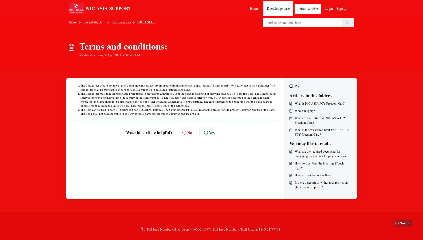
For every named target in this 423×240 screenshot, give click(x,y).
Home (254, 8)
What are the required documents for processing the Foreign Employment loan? (321, 153)
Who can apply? (305, 111)
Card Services (121, 22)
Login (329, 8)
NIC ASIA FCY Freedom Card (159, 22)
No (189, 132)
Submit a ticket (307, 8)
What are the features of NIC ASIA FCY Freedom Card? (320, 120)
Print (298, 86)
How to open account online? (313, 175)
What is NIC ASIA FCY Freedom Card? (320, 103)
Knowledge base (278, 8)
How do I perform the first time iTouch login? (319, 165)
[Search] (348, 22)
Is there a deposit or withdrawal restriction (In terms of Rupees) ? (321, 184)
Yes (212, 132)
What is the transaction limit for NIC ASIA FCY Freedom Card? (322, 132)
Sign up (341, 8)
